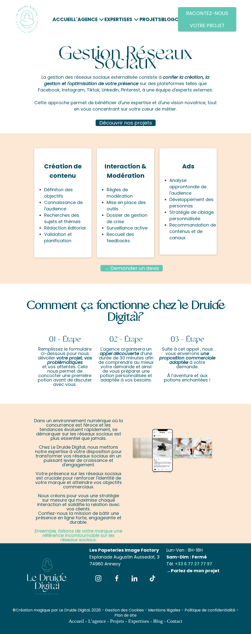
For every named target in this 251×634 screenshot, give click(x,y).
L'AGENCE (86, 19)
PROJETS (150, 19)
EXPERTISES (118, 19)
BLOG (168, 19)
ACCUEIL (63, 19)
